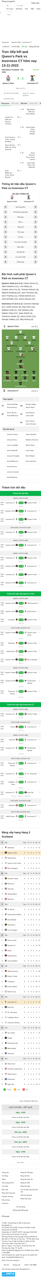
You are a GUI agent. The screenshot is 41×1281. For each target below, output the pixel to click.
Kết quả (24, 46)
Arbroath (12, 740)
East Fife (30, 792)
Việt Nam (19, 9)
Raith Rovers (31, 611)
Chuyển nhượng (7, 1196)
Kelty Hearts (11, 651)
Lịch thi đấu (16, 46)
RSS (3, 1260)
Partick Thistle (10, 672)
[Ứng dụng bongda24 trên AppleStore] (24, 1210)
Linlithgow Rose (11, 783)
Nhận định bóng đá (8, 1193)
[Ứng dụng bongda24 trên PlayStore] (16, 1210)
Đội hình (24, 103)
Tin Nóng (5, 1176)
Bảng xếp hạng (34, 46)
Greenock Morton (11, 692)
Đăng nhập (35, 3)
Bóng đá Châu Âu (27, 1179)
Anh (26, 9)
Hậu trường (6, 1200)
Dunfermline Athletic (31, 682)
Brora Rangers (32, 659)
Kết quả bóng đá (26, 1195)
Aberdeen (11, 643)
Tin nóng (9, 9)
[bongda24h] (2, 9)
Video (4, 1179)
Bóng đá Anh (25, 1176)
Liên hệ (6, 1265)
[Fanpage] (21, 1260)
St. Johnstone (32, 774)
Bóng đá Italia (25, 1186)
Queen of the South (31, 634)
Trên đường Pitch (8, 1183)
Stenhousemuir (32, 603)
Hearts (12, 727)
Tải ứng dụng (20, 1207)
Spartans (12, 805)
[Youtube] (31, 1260)
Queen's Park (32, 503)
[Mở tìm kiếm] (36, 6)
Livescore (5, 1203)
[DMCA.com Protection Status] (8, 1276)
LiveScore (6, 46)
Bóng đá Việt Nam (27, 1172)
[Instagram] (26, 1260)
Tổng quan (5, 103)
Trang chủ (5, 1172)
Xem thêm (20, 1162)
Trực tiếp (5, 1186)
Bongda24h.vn (25, 1269)
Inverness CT (10, 503)
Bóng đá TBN (25, 1183)
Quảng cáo (16, 1265)
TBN (32, 9)
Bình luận (5, 1189)
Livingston (11, 620)
